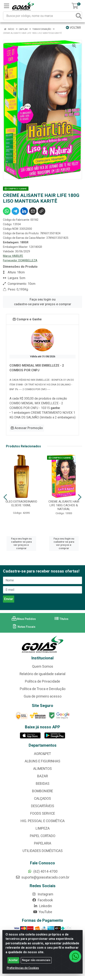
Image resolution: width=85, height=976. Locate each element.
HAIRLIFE (17, 255)
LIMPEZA (43, 828)
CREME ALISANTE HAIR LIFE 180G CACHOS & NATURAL (63, 505)
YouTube (45, 912)
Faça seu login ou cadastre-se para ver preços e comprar (42, 302)
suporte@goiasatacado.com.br (45, 877)
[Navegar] (5, 497)
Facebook (45, 900)
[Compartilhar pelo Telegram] (15, 211)
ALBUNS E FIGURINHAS (42, 761)
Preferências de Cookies (23, 968)
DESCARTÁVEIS (42, 806)
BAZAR (42, 776)
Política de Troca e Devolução (42, 689)
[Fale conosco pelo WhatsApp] (75, 956)
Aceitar (13, 960)
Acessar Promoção (28, 428)
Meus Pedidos (26, 618)
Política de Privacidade (42, 681)
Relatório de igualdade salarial (42, 674)
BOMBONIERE (42, 791)
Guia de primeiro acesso (42, 696)
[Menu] (6, 5)
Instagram (45, 894)
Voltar (75, 27)
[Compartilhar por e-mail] (33, 211)
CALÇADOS (42, 798)
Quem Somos (42, 666)
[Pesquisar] (79, 16)
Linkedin (45, 906)
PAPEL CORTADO (42, 836)
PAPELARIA (42, 843)
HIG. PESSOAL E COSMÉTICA (43, 821)
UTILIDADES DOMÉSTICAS (43, 851)
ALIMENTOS (42, 769)
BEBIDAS (42, 784)
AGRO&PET (42, 754)
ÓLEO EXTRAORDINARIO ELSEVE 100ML (21, 503)
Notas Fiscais (26, 626)
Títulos (63, 618)
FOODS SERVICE (42, 813)
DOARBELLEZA (27, 260)
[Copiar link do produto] (41, 211)
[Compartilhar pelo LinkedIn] (24, 211)
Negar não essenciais (36, 960)
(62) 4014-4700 (45, 871)
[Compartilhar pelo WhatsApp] (6, 211)
